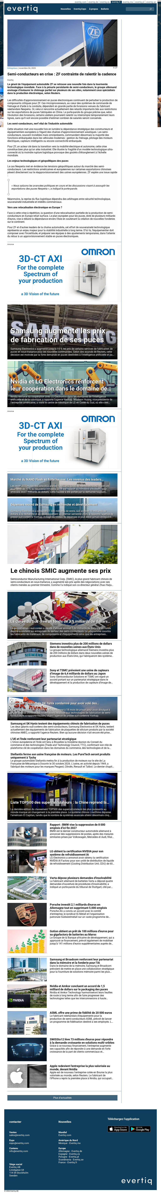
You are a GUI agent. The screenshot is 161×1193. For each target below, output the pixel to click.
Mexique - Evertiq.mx (69, 1137)
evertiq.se (151, 2)
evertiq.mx (128, 2)
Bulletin (105, 9)
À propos (93, 9)
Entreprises (12, 68)
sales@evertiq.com (19, 1129)
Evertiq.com (64, 1129)
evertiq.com (80, 2)
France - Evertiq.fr (67, 1156)
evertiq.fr (116, 2)
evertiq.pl (139, 2)
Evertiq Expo (80, 9)
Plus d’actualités (62, 1097)
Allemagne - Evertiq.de (70, 1145)
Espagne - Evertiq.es (69, 1147)
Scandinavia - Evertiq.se (70, 1153)
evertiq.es (105, 2)
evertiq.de (93, 2)
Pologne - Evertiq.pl (68, 1150)
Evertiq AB (22, 9)
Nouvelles (66, 9)
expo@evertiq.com (19, 1137)
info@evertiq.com (18, 1145)
